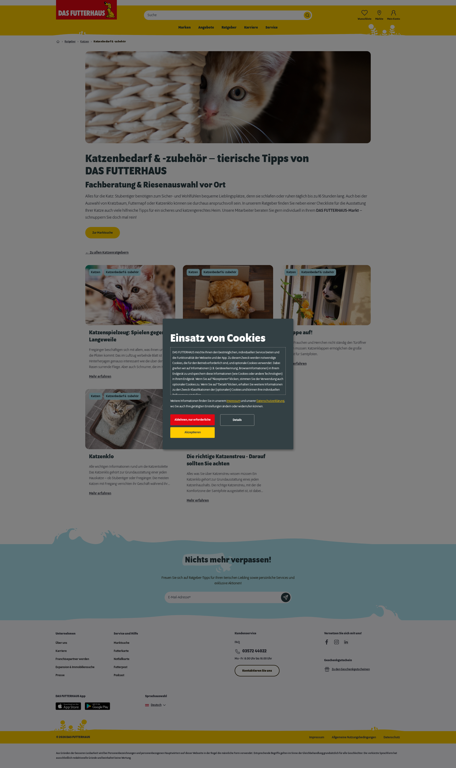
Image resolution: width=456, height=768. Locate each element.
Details (237, 420)
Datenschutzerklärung (270, 401)
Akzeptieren (193, 432)
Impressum (233, 401)
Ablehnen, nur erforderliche (193, 419)
